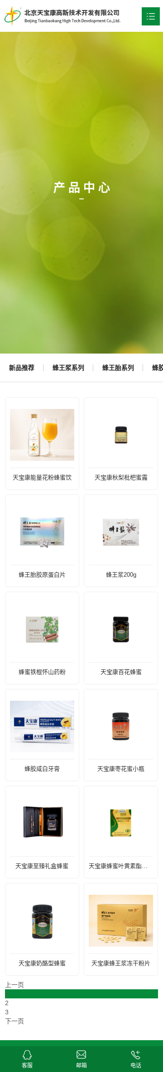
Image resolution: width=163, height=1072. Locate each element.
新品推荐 (21, 367)
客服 (27, 1053)
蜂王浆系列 (68, 367)
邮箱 (81, 1053)
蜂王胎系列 (118, 367)
